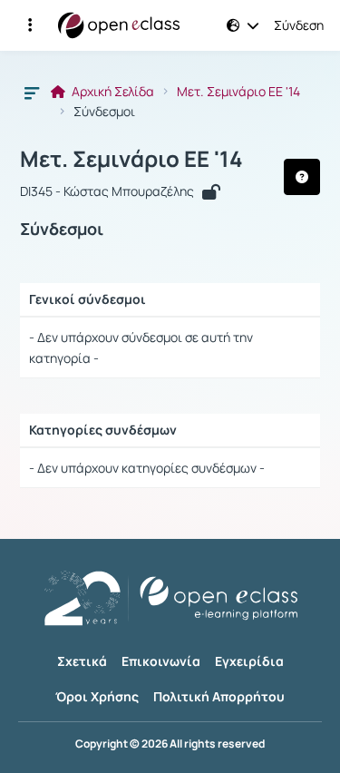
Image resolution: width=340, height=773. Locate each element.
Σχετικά (82, 661)
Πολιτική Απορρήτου (219, 696)
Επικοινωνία (160, 661)
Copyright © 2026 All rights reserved (170, 744)
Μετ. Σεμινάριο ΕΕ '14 (238, 91)
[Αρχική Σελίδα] (119, 25)
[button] (30, 25)
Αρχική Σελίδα (111, 91)
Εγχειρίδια (249, 661)
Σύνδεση (299, 25)
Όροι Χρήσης (97, 696)
